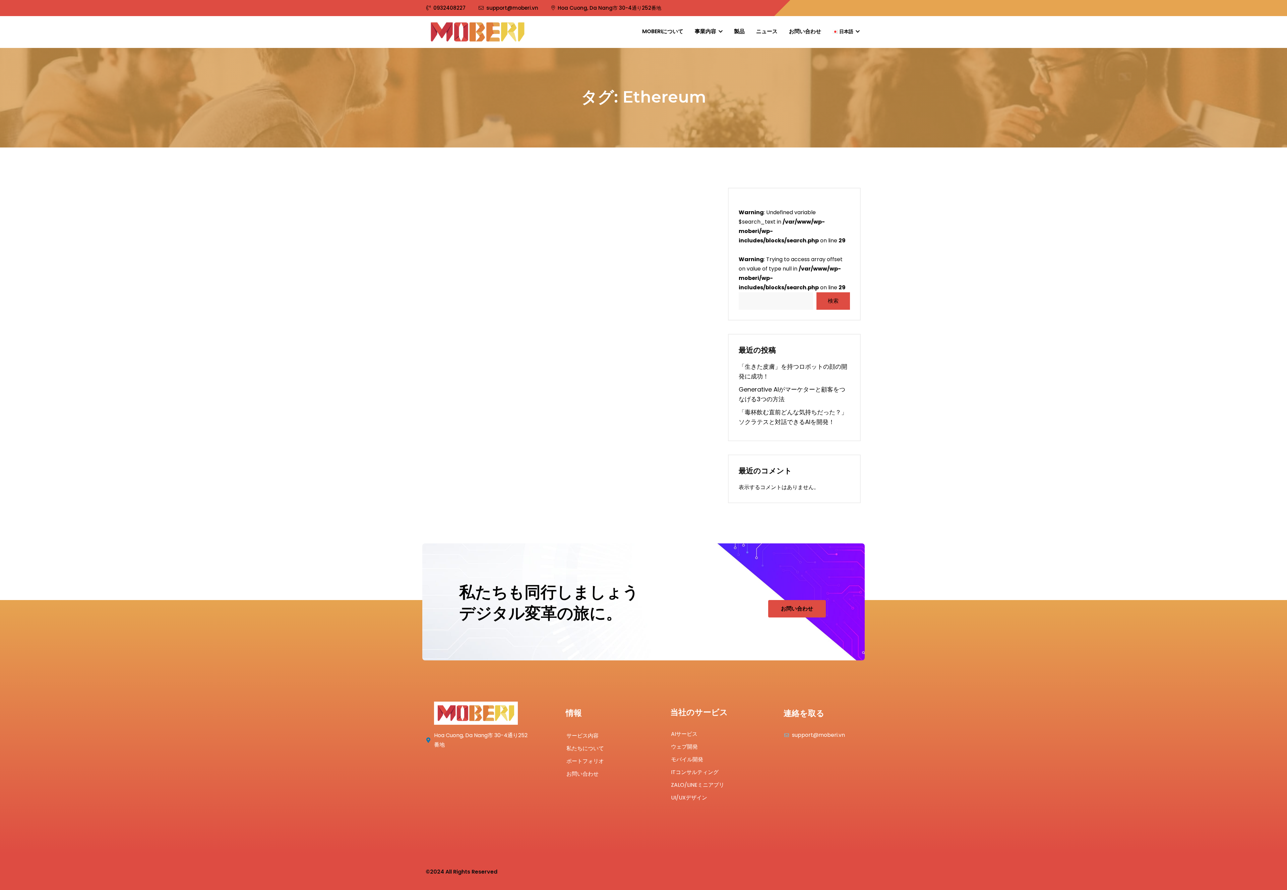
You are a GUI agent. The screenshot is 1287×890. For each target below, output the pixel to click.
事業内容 (706, 31)
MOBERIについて (662, 31)
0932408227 (449, 7)
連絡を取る (804, 713)
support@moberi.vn (512, 7)
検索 (833, 301)
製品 (739, 31)
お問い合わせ (805, 31)
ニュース (767, 31)
